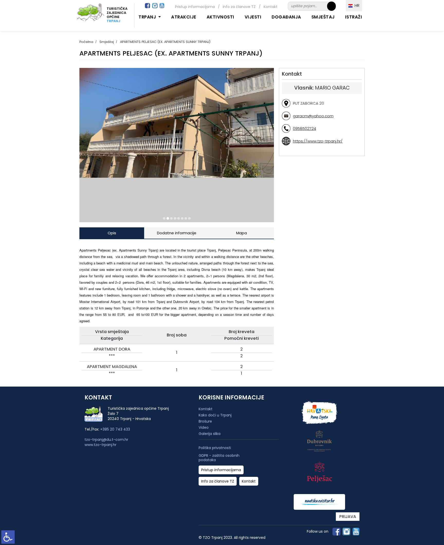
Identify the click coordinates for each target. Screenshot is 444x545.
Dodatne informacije (176, 233)
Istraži (353, 17)
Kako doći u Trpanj (215, 415)
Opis (112, 233)
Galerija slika (209, 433)
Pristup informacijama (195, 6)
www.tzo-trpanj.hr (100, 444)
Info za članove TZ (239, 6)
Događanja (286, 17)
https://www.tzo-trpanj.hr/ (318, 141)
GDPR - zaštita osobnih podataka (219, 457)
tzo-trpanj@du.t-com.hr (106, 439)
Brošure (205, 421)
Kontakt (271, 6)
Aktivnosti (220, 17)
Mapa (241, 233)
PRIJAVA (347, 517)
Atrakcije (183, 17)
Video (204, 427)
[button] (164, 218)
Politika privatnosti (215, 448)
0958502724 (304, 128)
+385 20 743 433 (115, 429)
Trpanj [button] (147, 17)
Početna (86, 41)
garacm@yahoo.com (313, 116)
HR (356, 5)
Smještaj (323, 17)
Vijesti (253, 17)
